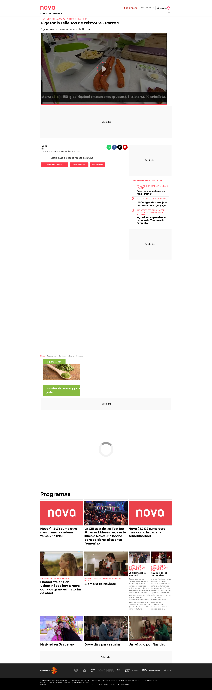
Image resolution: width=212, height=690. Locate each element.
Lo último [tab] (157, 180)
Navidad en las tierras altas (159, 574)
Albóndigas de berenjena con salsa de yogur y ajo (152, 204)
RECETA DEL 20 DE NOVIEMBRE (152, 199)
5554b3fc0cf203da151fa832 (54, 165)
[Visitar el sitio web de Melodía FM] (144, 670)
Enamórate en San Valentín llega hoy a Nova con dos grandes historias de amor (61, 587)
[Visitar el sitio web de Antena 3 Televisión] (76, 670)
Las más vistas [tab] (141, 180)
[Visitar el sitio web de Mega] (110, 670)
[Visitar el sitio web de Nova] (101, 670)
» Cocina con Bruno (65, 356)
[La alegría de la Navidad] (139, 558)
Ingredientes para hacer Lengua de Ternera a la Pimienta (150, 212)
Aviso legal (95, 680)
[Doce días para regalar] (106, 628)
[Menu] (169, 13)
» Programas (51, 356)
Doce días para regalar (102, 644)
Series (43, 13)
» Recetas (79, 356)
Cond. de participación (148, 680)
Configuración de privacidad (103, 684)
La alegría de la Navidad (137, 574)
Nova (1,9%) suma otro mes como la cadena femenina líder (147, 532)
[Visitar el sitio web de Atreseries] (118, 670)
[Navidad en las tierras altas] (161, 558)
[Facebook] (42, 148)
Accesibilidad (123, 684)
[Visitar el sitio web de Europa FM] (135, 670)
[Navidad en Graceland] (61, 628)
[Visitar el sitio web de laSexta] (84, 670)
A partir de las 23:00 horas (54, 579)
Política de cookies (129, 680)
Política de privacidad (111, 680)
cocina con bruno (79, 165)
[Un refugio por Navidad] (150, 628)
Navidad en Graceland (57, 644)
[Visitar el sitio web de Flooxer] (168, 670)
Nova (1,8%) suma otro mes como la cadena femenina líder (58, 532)
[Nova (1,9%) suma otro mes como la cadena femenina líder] (150, 513)
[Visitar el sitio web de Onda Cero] (127, 670)
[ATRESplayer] (163, 8)
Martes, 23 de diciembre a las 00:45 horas (137, 568)
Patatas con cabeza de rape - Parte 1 (152, 187)
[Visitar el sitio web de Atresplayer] (156, 670)
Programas (55, 13)
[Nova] (55, 7)
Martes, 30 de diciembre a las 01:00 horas (102, 580)
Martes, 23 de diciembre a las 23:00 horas (159, 568)
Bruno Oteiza (97, 165)
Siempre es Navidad (100, 584)
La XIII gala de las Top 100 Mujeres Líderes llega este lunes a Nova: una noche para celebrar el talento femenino (105, 536)
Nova (42, 356)
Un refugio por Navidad (147, 644)
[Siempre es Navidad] (106, 564)
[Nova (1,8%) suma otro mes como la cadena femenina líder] (61, 513)
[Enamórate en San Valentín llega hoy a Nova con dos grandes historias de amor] (61, 564)
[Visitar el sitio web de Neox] (93, 670)
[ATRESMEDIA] (48, 670)
